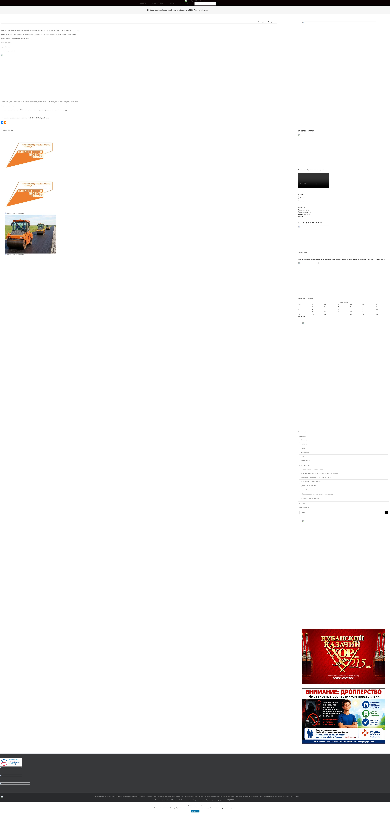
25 (338, 314)
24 (325, 314)
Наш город (304, 440)
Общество (304, 444)
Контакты (301, 201)
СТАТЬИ (302, 503)
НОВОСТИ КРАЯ (304, 507)
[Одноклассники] (5, 122)
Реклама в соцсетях (304, 212)
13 (363, 309)
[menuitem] (145, 3)
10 (325, 309)
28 (377, 314)
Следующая (272, 22)
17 (325, 312)
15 (299, 312)
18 (338, 312)
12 (351, 309)
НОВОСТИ (302, 437)
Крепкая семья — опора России (310, 481)
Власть (303, 448)
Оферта (300, 253)
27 (363, 314)
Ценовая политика (303, 214)
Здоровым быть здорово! (308, 485)
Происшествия (305, 460)
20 (363, 312)
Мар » (305, 316)
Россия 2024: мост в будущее (310, 498)
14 (377, 309)
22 (299, 314)
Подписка (301, 197)
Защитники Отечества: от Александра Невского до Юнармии (319, 473)
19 (351, 312)
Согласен (195, 811)
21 (377, 312)
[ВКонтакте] (2, 122)
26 (351, 314)
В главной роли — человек (309, 490)
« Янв (300, 316)
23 (313, 314)
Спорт (302, 456)
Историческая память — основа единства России (316, 477)
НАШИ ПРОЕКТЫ (304, 466)
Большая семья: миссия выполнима (312, 469)
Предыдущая (262, 22)
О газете (300, 199)
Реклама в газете (303, 210)
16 (313, 312)
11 (338, 309)
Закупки (300, 216)
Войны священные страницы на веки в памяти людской (318, 494)
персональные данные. (228, 808)
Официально (305, 452)
